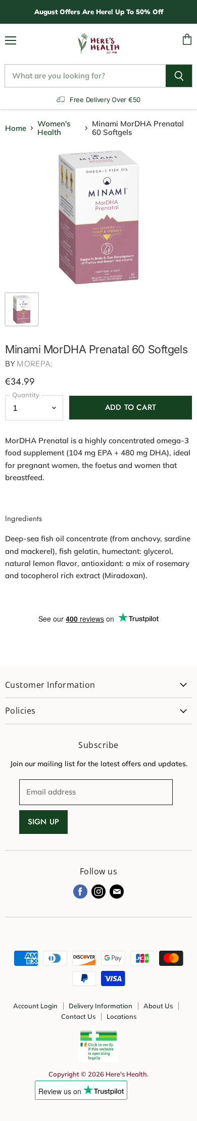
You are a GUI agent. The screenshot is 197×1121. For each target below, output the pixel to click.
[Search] (179, 75)
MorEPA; (35, 363)
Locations (121, 1016)
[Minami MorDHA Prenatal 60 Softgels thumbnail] (22, 309)
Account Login (35, 1006)
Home (15, 128)
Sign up (43, 821)
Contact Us (78, 1016)
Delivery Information (100, 1006)
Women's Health (53, 128)
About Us (158, 1006)
